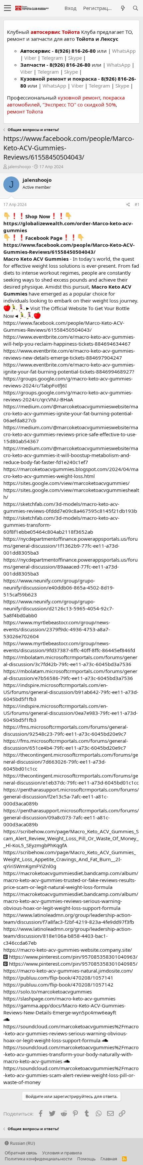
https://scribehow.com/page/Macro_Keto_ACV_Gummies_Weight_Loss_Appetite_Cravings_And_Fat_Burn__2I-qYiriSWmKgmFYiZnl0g (69, 859)
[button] (7, 8)
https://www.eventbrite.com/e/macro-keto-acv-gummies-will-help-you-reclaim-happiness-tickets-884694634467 (69, 340)
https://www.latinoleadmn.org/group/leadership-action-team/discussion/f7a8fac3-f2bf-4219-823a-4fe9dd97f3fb (68, 918)
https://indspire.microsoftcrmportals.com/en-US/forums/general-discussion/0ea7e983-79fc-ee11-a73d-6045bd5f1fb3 (70, 713)
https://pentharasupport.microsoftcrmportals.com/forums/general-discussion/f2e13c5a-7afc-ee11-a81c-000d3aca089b (71, 796)
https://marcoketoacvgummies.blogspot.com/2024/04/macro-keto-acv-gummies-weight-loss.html (70, 472)
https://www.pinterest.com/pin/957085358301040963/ (73, 956)
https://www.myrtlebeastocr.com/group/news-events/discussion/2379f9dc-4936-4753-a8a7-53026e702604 (56, 629)
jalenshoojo (19, 167)
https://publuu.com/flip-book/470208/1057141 (58, 977)
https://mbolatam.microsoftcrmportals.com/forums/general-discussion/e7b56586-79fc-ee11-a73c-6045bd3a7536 (70, 674)
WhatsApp (124, 50)
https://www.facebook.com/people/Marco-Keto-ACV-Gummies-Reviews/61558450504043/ (69, 248)
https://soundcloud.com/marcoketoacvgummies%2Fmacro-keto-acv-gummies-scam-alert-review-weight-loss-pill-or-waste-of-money (71, 1075)
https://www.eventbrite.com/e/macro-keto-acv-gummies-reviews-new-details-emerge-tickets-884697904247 (69, 354)
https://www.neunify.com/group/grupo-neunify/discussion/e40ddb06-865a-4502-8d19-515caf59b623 (58, 587)
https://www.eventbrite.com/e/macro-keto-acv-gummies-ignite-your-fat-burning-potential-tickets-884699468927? (69, 368)
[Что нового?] (122, 8)
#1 (137, 204)
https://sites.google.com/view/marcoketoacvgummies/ (66, 483)
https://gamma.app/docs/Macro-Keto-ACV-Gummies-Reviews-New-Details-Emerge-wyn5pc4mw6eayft (64, 1009)
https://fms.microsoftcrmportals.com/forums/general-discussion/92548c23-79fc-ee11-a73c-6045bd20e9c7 (65, 730)
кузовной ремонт (79, 97)
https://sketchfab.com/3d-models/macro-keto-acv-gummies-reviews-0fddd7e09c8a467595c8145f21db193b (70, 507)
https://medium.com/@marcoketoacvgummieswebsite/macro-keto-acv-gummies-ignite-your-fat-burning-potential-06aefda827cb (70, 413)
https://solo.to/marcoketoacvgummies (47, 991)
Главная (108, 1159)
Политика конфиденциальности (38, 1159)
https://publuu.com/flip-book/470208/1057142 (58, 984)
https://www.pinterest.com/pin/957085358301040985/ (73, 963)
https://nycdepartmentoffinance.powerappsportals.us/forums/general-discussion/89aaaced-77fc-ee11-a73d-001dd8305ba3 (70, 566)
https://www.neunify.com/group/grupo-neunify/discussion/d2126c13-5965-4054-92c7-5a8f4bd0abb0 (58, 608)
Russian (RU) (22, 1143)
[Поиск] (135, 8)
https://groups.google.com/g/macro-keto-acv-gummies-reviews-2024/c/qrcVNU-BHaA (68, 396)
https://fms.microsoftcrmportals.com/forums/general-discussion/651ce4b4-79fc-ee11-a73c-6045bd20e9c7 (65, 744)
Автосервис (35, 50)
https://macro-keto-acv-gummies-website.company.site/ (67, 949)
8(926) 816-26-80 (75, 50)
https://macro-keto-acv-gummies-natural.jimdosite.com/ (68, 970)
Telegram (53, 57)
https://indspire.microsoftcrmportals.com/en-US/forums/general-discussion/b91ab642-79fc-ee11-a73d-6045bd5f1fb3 (70, 692)
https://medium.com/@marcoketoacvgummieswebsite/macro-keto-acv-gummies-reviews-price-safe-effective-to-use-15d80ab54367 (70, 434)
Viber (30, 57)
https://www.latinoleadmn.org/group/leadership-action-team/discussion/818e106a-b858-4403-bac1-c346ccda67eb (67, 935)
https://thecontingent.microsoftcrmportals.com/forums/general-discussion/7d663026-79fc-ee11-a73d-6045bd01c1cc (70, 761)
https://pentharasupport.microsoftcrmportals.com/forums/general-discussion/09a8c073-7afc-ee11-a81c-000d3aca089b (71, 817)
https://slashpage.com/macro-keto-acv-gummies (59, 998)
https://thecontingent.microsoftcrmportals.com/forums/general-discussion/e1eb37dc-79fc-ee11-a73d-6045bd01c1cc (71, 779)
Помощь (86, 1159)
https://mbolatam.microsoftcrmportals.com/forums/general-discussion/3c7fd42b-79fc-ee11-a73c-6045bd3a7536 (70, 660)
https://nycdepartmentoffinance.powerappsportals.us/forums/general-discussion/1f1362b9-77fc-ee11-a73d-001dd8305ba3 (70, 545)
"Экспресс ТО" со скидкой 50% (79, 104)
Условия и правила (62, 1153)
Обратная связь (21, 1153)
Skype (75, 57)
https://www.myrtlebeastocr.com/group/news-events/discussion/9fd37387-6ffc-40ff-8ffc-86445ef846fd (69, 646)
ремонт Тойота (25, 111)
